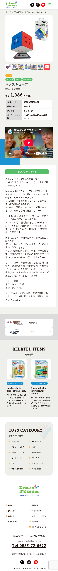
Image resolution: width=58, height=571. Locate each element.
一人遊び (9, 80)
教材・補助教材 (17, 469)
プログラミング (37, 463)
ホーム (8, 12)
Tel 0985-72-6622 (29, 545)
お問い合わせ (13, 516)
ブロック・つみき (17, 447)
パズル (27, 12)
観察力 (18, 80)
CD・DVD (35, 458)
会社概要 (35, 505)
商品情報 (18, 12)
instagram (38, 5)
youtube (43, 5)
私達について (13, 505)
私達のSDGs (12, 522)
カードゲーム (16, 458)
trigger (50, 5)
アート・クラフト (17, 452)
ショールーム (36, 511)
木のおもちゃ (36, 442)
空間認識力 (27, 80)
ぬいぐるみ (15, 442)
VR (12, 463)
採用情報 (35, 522)
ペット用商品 (36, 469)
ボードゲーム (36, 452)
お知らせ (11, 511)
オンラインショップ (39, 527)
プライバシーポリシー (40, 516)
